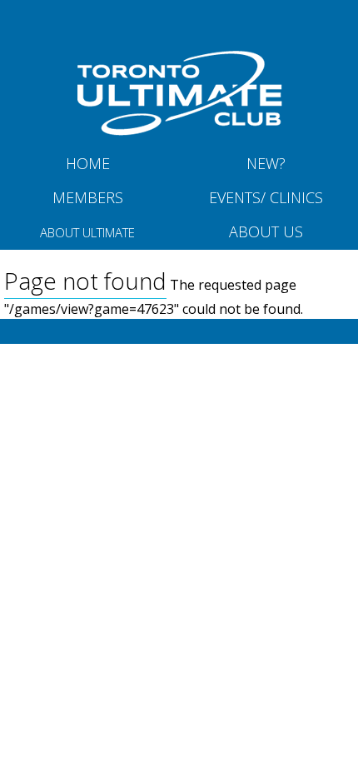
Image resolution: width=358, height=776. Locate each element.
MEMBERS (87, 197)
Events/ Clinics (266, 197)
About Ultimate (87, 232)
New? (266, 163)
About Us (266, 231)
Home (88, 163)
